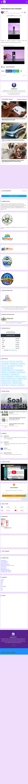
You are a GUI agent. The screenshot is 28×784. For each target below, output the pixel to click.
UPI (1, 585)
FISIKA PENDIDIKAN (12, 372)
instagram (8, 510)
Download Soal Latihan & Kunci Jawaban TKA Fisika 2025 (18, 412)
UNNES (2, 579)
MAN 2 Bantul (4, 566)
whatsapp (22, 507)
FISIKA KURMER (19, 365)
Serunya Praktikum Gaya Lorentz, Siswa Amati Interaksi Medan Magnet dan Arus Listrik (13, 119)
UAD (2, 588)
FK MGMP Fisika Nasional (6, 570)
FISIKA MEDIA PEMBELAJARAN (7, 368)
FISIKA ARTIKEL (19, 361)
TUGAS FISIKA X (13, 385)
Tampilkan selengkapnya (22, 99)
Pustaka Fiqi (19, 322)
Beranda (2, 6)
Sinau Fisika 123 (4, 563)
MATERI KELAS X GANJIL (11, 378)
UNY (2, 581)
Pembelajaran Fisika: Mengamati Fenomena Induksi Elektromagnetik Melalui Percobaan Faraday (13, 161)
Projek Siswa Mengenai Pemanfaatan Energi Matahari (13, 140)
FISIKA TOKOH (17, 376)
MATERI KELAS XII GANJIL (6, 383)
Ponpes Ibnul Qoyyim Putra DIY (7, 565)
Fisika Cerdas (21, 309)
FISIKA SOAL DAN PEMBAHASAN (7, 376)
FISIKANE (3, 378)
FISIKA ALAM (12, 361)
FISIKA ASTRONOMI (5, 363)
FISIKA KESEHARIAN (11, 365)
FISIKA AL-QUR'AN (4, 361)
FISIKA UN (24, 376)
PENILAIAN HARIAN (5, 385)
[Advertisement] (14, 177)
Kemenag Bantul (4, 561)
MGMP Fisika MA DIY (5, 564)
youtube (21, 510)
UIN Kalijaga (3, 586)
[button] (26, 2)
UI (1, 587)
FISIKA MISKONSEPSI (19, 370)
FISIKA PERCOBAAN (9, 6)
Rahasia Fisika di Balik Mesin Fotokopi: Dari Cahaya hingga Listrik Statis (17, 418)
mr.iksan (13, 88)
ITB (1, 583)
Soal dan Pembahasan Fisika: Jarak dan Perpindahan (16, 424)
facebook (8, 507)
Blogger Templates (16, 651)
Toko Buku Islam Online (6, 571)
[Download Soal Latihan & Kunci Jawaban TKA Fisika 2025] (4, 413)
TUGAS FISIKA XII (21, 385)
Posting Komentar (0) (14, 196)
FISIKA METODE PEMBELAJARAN (7, 370)
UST (2, 590)
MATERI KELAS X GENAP (21, 378)
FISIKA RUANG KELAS (15, 374)
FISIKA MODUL (4, 372)
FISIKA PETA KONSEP (5, 374)
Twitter (14, 71)
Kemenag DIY (4, 560)
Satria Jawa (3, 568)
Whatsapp (17, 71)
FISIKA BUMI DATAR (13, 363)
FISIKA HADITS (22, 363)
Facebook (10, 71)
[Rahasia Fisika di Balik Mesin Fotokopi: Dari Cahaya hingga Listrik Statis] (4, 419)
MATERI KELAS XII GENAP (17, 383)
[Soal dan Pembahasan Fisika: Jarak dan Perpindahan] (4, 425)
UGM (2, 582)
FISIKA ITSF (3, 365)
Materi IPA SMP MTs (5, 569)
